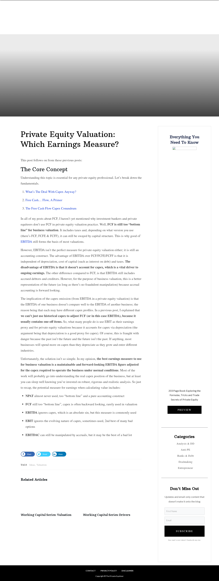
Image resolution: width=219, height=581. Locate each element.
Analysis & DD (185, 443)
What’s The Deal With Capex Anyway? (50, 191)
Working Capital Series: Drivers (112, 502)
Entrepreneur (185, 468)
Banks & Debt (185, 455)
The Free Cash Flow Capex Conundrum (50, 208)
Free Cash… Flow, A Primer (43, 200)
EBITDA (26, 241)
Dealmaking (186, 462)
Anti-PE (185, 449)
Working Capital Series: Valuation (50, 502)
